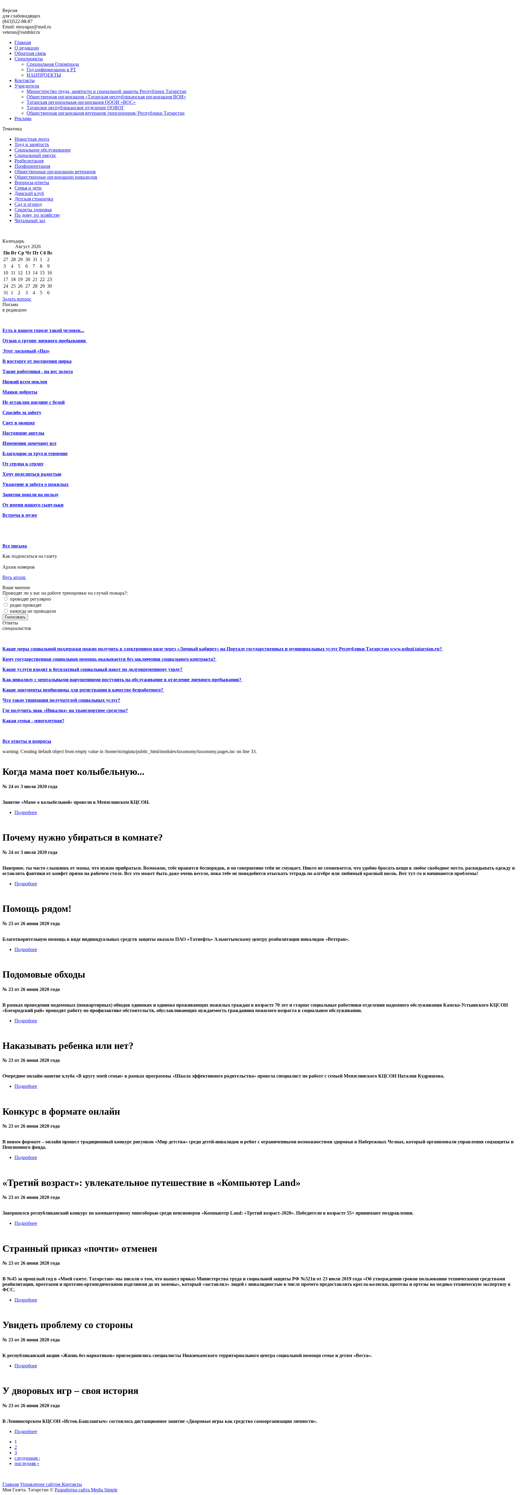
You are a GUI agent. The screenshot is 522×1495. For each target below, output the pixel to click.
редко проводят (25, 605)
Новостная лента (31, 139)
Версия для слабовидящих (21, 13)
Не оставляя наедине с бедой (33, 402)
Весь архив (14, 577)
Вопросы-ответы (31, 182)
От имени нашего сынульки (32, 504)
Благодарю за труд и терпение (35, 453)
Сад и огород (28, 204)
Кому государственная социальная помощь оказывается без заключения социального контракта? (109, 659)
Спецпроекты (28, 58)
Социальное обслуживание (42, 149)
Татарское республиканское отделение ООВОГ (75, 107)
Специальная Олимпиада (53, 64)
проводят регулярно (30, 599)
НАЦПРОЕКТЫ (44, 75)
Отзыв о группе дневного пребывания (44, 340)
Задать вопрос (16, 299)
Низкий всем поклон (24, 381)
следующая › (27, 1458)
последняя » (26, 1463)
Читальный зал (29, 220)
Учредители (26, 85)
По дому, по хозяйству (37, 215)
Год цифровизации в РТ (51, 69)
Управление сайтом (41, 1484)
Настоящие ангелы (23, 433)
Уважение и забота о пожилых (35, 484)
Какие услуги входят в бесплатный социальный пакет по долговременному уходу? (92, 669)
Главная (22, 42)
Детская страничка (33, 198)
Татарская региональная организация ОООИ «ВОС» (81, 102)
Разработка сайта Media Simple (86, 1489)
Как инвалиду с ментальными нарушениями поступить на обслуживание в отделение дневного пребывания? (122, 679)
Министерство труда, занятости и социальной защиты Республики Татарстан (106, 91)
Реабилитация (29, 160)
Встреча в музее (19, 515)
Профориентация (32, 166)
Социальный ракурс (35, 155)
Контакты (24, 80)
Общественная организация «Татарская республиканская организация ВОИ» (106, 96)
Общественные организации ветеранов (55, 171)
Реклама (22, 118)
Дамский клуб (29, 193)
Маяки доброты (19, 392)
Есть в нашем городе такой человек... (43, 330)
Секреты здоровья (33, 209)
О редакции (26, 47)
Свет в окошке (18, 422)
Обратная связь (30, 53)
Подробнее (25, 812)
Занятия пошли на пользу (30, 494)
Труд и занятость (31, 144)
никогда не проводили (32, 611)
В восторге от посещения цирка (37, 361)
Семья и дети (28, 187)
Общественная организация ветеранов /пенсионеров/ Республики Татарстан (106, 113)
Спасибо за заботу (21, 412)
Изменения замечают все (29, 443)
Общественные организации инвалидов (55, 177)
